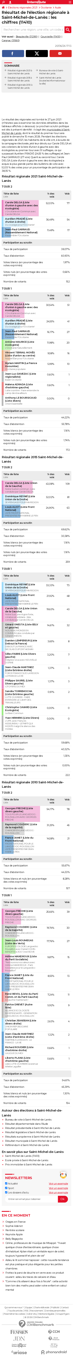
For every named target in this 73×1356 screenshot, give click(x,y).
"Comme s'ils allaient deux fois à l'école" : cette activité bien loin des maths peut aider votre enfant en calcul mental (36, 1285)
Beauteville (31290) (27, 36)
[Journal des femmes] (19, 1332)
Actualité (12, 1183)
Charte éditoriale (41, 1307)
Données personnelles (55, 1311)
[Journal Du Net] (19, 1339)
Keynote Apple (14, 1234)
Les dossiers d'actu (18, 1192)
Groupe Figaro (62, 1314)
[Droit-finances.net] (53, 1339)
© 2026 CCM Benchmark (37, 1317)
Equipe (28, 1307)
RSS (26, 1311)
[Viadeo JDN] (53, 1345)
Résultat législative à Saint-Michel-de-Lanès (30, 1132)
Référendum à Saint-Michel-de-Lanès (27, 1145)
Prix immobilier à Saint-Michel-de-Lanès (28, 1164)
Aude (58, 7)
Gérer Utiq (31, 1314)
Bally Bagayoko (14, 1238)
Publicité (55, 1307)
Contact (65, 1307)
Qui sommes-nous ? (14, 1307)
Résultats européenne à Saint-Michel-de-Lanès (32, 1136)
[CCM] (53, 1332)
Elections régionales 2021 (23, 7)
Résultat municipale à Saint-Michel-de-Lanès (31, 1140)
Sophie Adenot (14, 1226)
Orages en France (15, 1221)
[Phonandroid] (53, 1352)
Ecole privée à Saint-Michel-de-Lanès (26, 1160)
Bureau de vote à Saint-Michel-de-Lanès (28, 1119)
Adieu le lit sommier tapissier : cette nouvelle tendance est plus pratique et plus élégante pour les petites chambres (37, 1264)
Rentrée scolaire (14, 1230)
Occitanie (46, 7)
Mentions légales (46, 1314)
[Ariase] (19, 1352)
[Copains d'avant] (19, 1345)
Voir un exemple (58, 1183)
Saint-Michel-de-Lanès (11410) (22, 1155)
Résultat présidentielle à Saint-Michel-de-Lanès (32, 1128)
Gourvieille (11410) (51, 36)
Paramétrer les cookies (14, 1314)
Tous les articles (15, 1311)
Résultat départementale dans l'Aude (26, 1123)
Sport (10, 1188)
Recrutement (36, 1311)
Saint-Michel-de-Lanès (50, 77)
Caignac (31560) (11, 40)
